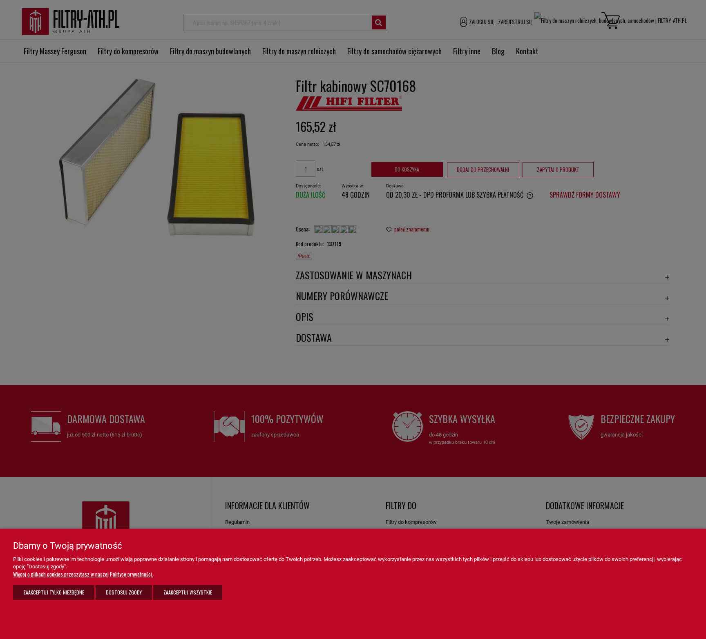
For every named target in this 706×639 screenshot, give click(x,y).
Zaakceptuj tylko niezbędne (53, 592)
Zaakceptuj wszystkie (187, 592)
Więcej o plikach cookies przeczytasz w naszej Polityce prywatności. (83, 574)
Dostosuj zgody (124, 592)
